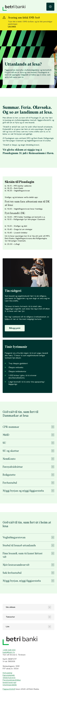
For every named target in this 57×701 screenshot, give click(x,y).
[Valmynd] (50, 7)
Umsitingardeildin (10, 685)
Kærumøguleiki (9, 675)
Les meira (12, 26)
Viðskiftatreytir (9, 678)
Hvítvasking (7, 673)
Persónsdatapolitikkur (12, 680)
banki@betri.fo (9, 652)
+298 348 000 (9, 650)
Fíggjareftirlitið (9, 689)
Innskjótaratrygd (9, 682)
